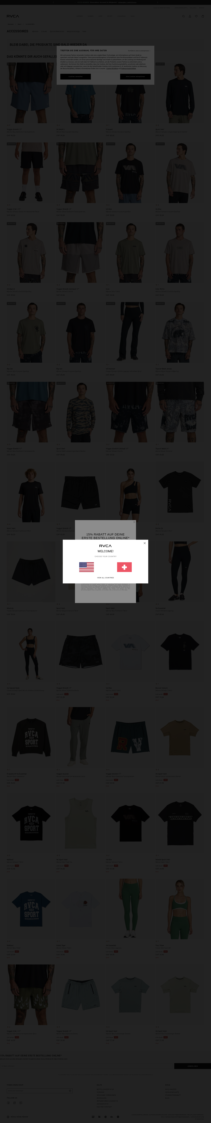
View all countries (105, 578)
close (145, 543)
